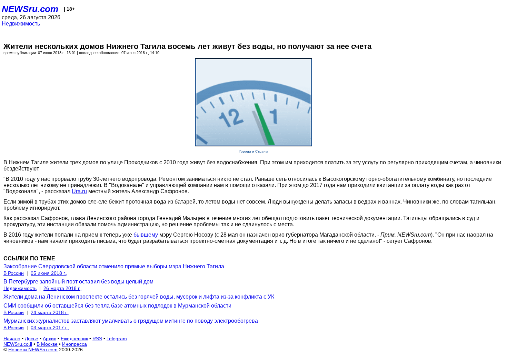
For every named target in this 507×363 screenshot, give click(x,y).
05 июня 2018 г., (49, 273)
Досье (31, 338)
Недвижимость (21, 24)
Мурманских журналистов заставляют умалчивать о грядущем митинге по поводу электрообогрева (130, 321)
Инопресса (74, 344)
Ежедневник (74, 338)
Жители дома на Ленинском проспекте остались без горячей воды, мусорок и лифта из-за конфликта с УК (138, 297)
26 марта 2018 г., (62, 288)
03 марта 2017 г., (50, 327)
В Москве (47, 344)
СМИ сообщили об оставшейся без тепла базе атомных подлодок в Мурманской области (117, 306)
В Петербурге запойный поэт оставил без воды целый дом (78, 281)
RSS (97, 338)
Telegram (117, 338)
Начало (11, 338)
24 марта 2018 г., (50, 312)
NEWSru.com (30, 9)
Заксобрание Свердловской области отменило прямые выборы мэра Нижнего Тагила (113, 266)
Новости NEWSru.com (33, 349)
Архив (49, 338)
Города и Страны (253, 151)
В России (13, 273)
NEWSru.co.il (17, 344)
